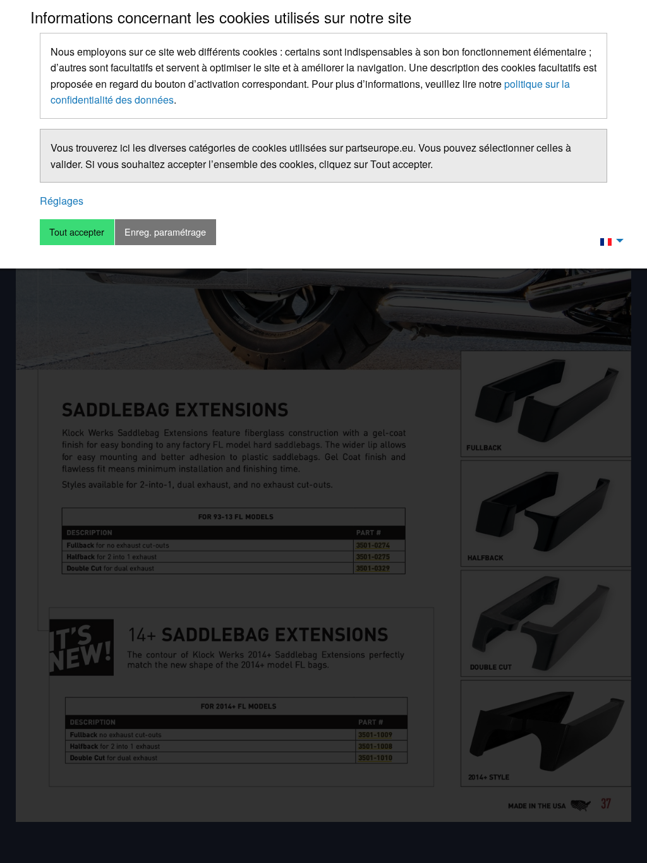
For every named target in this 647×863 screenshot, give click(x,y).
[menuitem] (608, 241)
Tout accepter (76, 231)
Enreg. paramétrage (165, 231)
